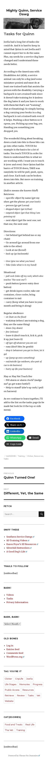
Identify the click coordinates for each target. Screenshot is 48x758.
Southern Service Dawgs (19, 536)
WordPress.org (14, 656)
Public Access (12, 690)
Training (21, 456)
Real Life (29, 724)
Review (21, 695)
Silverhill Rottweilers (18, 548)
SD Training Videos (16, 540)
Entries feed (12, 649)
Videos (10, 595)
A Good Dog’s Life (15, 551)
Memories (24, 684)
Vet (38, 695)
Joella (29, 679)
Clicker (30, 456)
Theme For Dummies (28, 756)
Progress (37, 684)
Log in (9, 645)
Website (9, 701)
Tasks (6, 459)
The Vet (9, 730)
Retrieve (9, 695)
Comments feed (14, 653)
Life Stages (10, 684)
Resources (38, 456)
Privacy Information (17, 602)
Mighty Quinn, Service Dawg (24, 12)
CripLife (19, 679)
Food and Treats (13, 724)
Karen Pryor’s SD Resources (21, 544)
